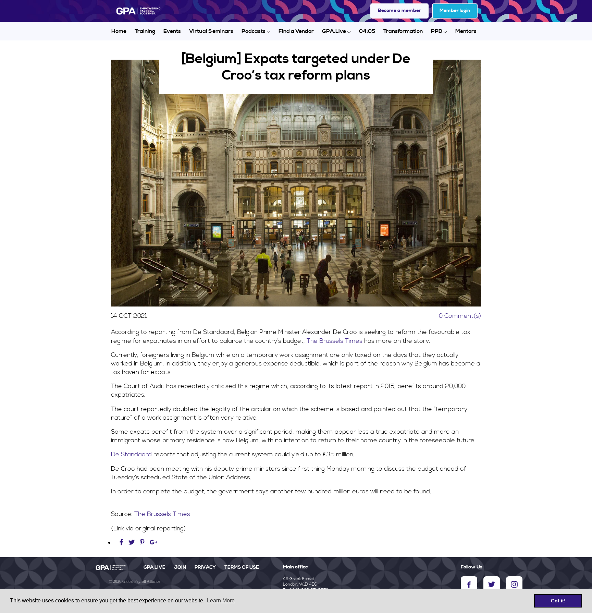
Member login (455, 11)
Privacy (205, 567)
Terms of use (241, 567)
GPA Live (154, 567)
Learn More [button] (221, 600)
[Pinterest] (142, 542)
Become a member (399, 11)
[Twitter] (132, 542)
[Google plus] (154, 542)
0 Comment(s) (460, 316)
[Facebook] (122, 542)
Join (180, 567)
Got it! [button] (558, 600)
